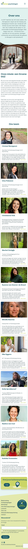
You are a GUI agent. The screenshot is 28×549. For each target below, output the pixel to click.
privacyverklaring (12, 530)
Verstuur (5, 537)
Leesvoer (3, 508)
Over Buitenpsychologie (8, 506)
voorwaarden (21, 530)
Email (3, 525)
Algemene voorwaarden (21, 546)
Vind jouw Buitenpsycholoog (9, 512)
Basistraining (5, 500)
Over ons (3, 510)
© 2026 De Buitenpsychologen (8, 544)
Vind (7, 485)
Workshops (4, 504)
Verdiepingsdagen (6, 502)
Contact (3, 514)
